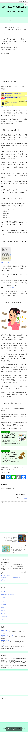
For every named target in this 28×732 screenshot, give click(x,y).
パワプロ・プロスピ (6, 613)
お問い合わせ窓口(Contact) (7, 580)
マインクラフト (5, 610)
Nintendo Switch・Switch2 (7, 594)
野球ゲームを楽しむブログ (7, 635)
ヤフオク (24, 494)
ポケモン (3, 597)
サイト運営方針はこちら (7, 575)
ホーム (3, 20)
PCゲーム (3, 591)
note (2, 645)
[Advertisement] (13, 65)
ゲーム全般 (3, 604)
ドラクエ (3, 601)
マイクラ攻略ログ (5, 630)
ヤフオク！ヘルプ (9, 287)
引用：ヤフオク (5, 107)
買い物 (9, 20)
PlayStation (4, 616)
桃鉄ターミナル (5, 640)
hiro (25, 498)
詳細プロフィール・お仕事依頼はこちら (10, 577)
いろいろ (3, 619)
